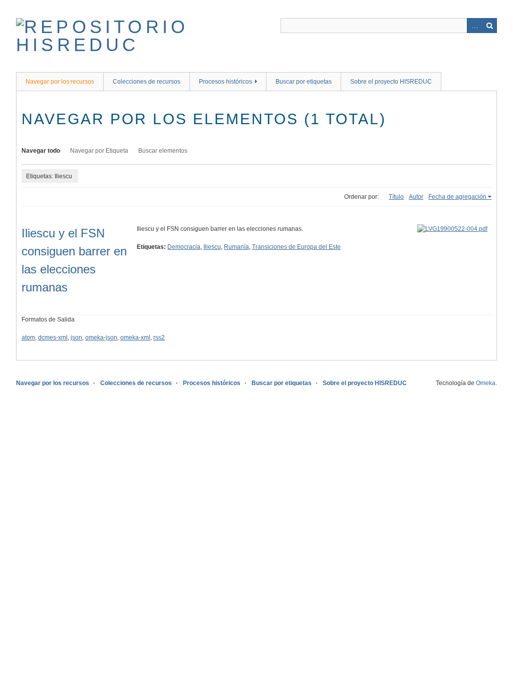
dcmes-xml (53, 337)
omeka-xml (135, 337)
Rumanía (236, 246)
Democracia (183, 246)
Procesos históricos (225, 81)
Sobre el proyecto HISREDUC (391, 81)
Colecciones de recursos (146, 81)
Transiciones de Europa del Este (296, 246)
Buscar (489, 25)
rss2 (159, 337)
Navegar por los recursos (60, 81)
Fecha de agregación (457, 196)
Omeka (485, 383)
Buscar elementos (162, 150)
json (76, 337)
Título (396, 196)
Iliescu (212, 246)
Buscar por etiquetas (304, 81)
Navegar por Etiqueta (99, 150)
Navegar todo (41, 150)
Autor (416, 196)
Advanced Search (474, 25)
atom (28, 337)
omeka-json (101, 337)
